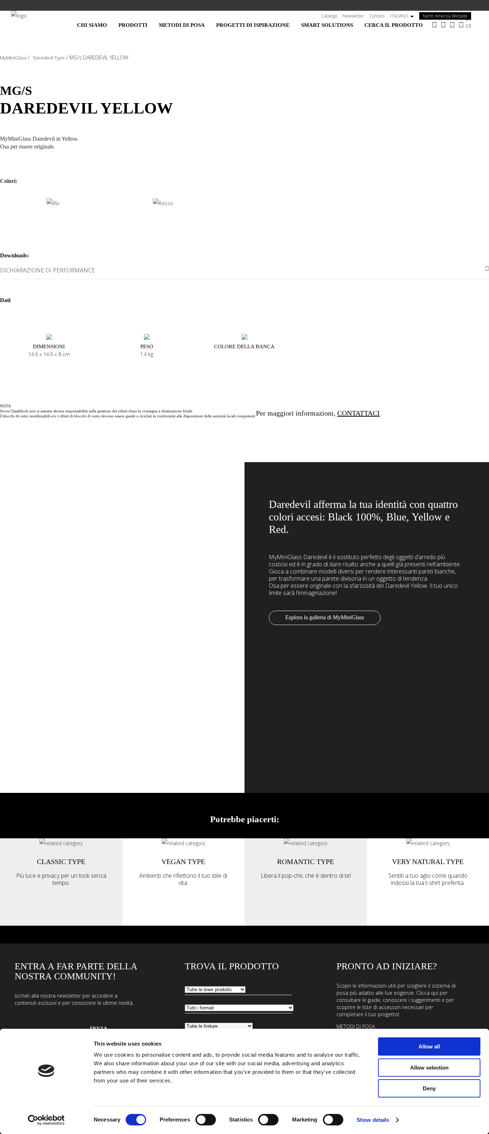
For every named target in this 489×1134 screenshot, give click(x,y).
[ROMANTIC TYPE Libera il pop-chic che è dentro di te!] (305, 843)
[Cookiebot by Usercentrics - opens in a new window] (46, 1120)
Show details (373, 1120)
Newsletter (353, 16)
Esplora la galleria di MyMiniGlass (324, 617)
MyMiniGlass (13, 57)
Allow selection (429, 1068)
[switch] (205, 1119)
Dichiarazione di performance (47, 270)
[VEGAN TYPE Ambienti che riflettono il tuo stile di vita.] (183, 843)
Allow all (429, 1046)
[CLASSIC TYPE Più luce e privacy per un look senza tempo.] (61, 843)
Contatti (376, 16)
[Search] (472, 22)
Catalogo (329, 16)
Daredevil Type (49, 57)
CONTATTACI (358, 413)
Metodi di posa (356, 1026)
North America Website (447, 16)
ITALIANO (399, 16)
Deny (429, 1088)
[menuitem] (92, 25)
